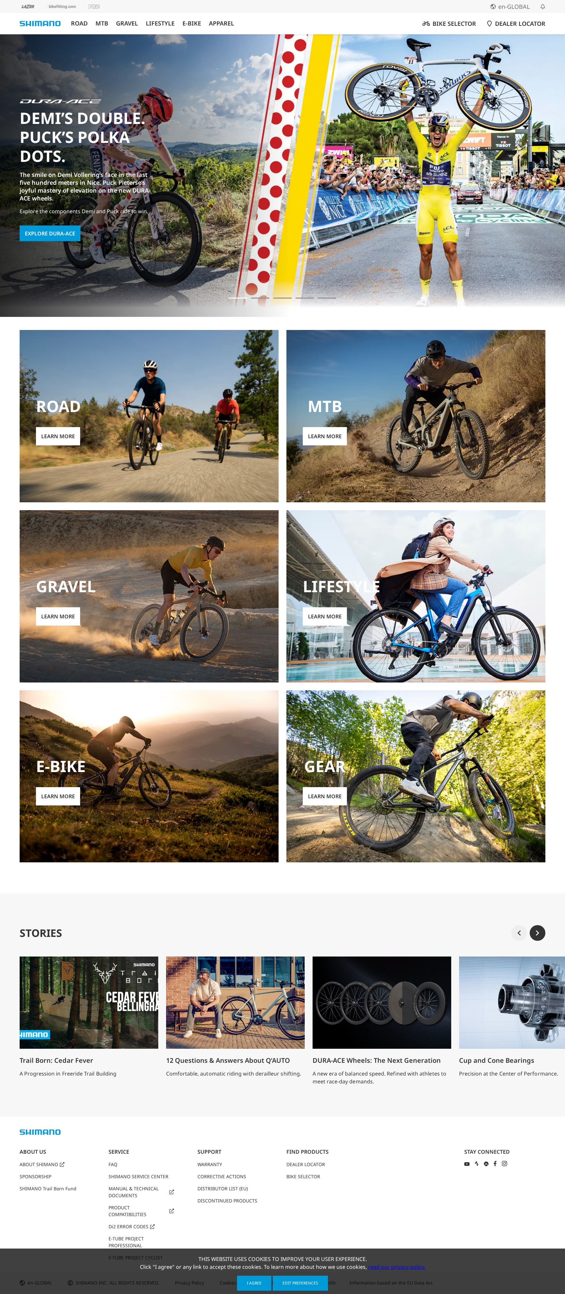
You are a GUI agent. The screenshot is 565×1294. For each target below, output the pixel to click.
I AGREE (254, 1283)
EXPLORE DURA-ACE (50, 233)
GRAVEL (127, 23)
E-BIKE (191, 23)
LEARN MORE (58, 436)
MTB (101, 23)
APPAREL (221, 23)
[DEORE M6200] (305, 298)
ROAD (79, 23)
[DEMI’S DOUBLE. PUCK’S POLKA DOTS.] (238, 298)
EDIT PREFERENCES (300, 1283)
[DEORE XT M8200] (282, 298)
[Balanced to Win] (260, 298)
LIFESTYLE (160, 23)
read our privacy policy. (396, 1266)
